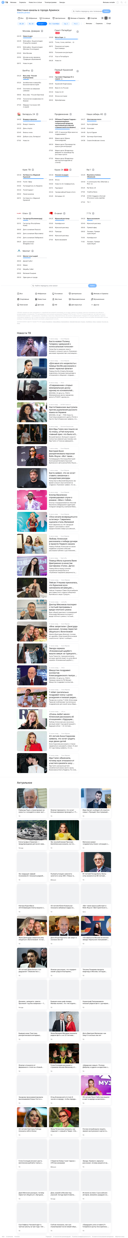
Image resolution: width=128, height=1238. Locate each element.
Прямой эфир (92, 227)
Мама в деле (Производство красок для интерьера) (65, 145)
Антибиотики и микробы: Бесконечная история (32, 84)
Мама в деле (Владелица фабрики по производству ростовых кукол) (64, 152)
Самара (98, 321)
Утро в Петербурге (62, 56)
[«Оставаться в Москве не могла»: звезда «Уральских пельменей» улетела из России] (96, 931)
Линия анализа (28, 194)
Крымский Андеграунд (63, 84)
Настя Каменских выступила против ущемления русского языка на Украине (63, 410)
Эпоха (57, 180)
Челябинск (89, 321)
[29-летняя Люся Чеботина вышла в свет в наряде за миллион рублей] (96, 1090)
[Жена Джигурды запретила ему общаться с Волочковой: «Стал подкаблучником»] (32, 931)
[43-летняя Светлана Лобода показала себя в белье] (32, 1122)
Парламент (59, 188)
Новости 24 (59, 92)
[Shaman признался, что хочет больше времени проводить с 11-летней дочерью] (64, 803)
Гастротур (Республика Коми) (31, 224)
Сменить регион (24, 13)
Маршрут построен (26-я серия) (31, 106)
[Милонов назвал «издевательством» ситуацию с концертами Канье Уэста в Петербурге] (96, 835)
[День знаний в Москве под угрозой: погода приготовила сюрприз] (64, 1186)
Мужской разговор (62, 218)
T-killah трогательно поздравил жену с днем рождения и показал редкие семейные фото (63, 695)
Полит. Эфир (27, 182)
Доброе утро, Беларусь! (31, 136)
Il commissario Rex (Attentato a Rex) (98, 183)
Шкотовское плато (94, 119)
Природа (58, 231)
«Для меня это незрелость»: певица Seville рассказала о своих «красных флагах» (63, 366)
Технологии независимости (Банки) (33, 100)
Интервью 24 (60, 196)
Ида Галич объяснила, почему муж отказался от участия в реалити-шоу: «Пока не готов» (61, 760)
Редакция (49, 1236)
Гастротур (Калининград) (32, 218)
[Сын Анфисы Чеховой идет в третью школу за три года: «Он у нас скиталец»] (32, 1218)
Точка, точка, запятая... (63, 42)
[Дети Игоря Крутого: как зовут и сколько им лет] (64, 931)
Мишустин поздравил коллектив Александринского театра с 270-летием (62, 673)
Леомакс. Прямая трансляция (93, 232)
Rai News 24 (91, 188)
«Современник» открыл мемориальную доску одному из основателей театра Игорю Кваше (60, 388)
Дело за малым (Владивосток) (28, 243)
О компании (9, 1236)
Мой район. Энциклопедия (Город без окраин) (32, 42)
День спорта (27, 128)
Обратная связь (119, 1236)
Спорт (108, 23)
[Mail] (3, 2)
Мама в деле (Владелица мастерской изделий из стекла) (64, 160)
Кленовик (90, 128)
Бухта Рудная (92, 132)
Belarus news (28, 132)
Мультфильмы (60, 100)
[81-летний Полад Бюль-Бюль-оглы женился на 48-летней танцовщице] (96, 867)
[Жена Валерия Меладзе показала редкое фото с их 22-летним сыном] (64, 1026)
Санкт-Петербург (47, 321)
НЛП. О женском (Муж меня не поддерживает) (66, 133)
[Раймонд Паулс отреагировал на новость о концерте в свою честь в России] (32, 803)
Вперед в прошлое (30, 119)
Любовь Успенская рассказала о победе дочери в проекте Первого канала (63, 541)
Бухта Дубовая (92, 124)
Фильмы (89, 23)
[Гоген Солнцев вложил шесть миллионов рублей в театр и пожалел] (32, 1154)
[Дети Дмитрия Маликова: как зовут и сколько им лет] (96, 1026)
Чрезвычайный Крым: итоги (65, 192)
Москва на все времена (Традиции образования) (32, 58)
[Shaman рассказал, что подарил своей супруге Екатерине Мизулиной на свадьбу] (64, 963)
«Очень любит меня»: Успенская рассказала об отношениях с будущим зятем (61, 717)
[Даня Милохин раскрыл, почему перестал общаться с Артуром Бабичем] (32, 1186)
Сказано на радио (61, 175)
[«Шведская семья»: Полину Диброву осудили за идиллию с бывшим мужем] (96, 1058)
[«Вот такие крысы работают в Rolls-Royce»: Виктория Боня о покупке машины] (96, 899)
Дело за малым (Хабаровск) (33, 238)
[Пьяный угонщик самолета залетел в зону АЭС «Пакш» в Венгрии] (64, 867)
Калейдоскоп (60, 223)
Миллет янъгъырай (30, 256)
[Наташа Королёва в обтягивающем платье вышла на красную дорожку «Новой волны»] (32, 899)
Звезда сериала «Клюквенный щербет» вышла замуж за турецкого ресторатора (62, 651)
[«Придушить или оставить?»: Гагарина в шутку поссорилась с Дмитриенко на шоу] (96, 1218)
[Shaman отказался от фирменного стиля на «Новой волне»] (32, 1058)
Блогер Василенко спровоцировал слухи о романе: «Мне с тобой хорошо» (60, 497)
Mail (3, 1236)
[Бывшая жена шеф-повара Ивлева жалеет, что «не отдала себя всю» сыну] (64, 995)
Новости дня (27, 36)
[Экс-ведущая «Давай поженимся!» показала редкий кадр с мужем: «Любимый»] (32, 867)
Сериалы (99, 23)
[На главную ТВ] (6, 2)
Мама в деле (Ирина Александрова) (62, 139)
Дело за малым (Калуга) (31, 229)
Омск (94, 321)
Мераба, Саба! (28, 269)
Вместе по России (61, 88)
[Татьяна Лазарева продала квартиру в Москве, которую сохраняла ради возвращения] (96, 963)
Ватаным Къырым (29, 273)
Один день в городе (30, 277)
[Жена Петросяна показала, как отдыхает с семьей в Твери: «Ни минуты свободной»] (64, 1122)
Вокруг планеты (29, 124)
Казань (83, 321)
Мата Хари (59, 37)
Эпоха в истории (61, 96)
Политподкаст (28, 190)
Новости (58, 60)
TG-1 (88, 202)
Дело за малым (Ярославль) (33, 233)
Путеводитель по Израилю (32, 186)
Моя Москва (27, 53)
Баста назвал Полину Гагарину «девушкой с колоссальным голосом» (61, 344)
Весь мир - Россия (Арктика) (33, 95)
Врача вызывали (61, 240)
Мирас (25, 265)
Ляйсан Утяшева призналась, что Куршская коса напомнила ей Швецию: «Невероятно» (63, 585)
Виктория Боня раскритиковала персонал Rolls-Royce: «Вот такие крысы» (62, 453)
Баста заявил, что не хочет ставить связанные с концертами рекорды (62, 475)
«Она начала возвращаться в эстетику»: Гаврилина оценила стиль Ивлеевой (63, 519)
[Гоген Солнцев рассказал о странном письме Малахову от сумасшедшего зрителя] (64, 1058)
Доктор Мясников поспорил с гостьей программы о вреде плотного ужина (62, 607)
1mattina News (92, 192)
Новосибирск (57, 321)
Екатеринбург (65, 321)
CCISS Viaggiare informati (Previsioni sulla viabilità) (96, 197)
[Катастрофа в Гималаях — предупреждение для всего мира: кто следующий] (32, 835)
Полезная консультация (63, 52)
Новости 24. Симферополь (64, 184)
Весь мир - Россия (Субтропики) (30, 77)
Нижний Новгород (75, 321)
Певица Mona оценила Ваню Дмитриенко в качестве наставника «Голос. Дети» (63, 563)
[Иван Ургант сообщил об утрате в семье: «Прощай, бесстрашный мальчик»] (96, 803)
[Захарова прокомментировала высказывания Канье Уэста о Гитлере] (32, 1090)
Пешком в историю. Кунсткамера (62, 47)
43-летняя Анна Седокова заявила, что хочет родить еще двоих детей (62, 738)
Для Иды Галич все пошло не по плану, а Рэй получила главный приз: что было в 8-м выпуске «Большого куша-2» (63, 432)
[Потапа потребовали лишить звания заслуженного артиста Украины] (96, 1122)
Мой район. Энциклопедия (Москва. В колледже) (32, 48)
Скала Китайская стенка (96, 140)
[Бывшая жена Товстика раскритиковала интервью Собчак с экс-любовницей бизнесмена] (32, 1026)
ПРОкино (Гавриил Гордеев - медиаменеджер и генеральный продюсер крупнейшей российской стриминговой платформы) (66, 123)
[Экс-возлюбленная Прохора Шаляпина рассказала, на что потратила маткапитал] (64, 835)
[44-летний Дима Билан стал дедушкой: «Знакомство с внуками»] (32, 963)
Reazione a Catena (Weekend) (94, 176)
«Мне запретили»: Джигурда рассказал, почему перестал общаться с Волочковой (63, 629)
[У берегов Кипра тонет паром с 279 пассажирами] (64, 1154)
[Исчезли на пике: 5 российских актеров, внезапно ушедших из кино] (96, 1186)
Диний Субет (28, 261)
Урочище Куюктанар (94, 136)
